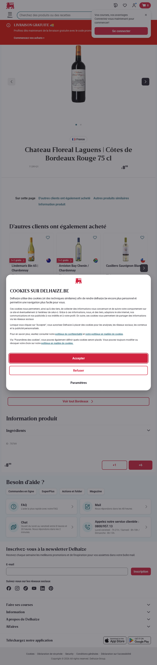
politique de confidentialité (68, 334)
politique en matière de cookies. (57, 343)
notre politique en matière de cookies (104, 334)
